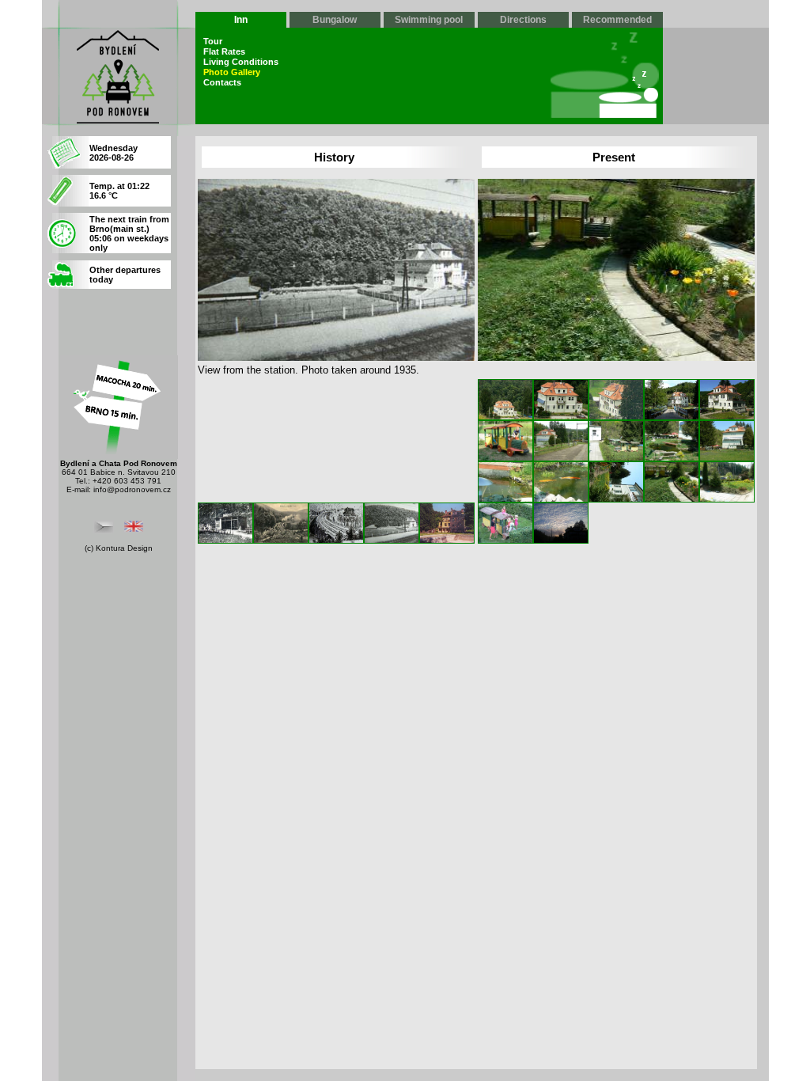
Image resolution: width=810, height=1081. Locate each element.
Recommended (617, 19)
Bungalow (334, 19)
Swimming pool (429, 19)
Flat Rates (224, 51)
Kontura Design (124, 548)
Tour (212, 41)
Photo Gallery (231, 72)
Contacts (222, 82)
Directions (523, 19)
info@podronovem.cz (132, 489)
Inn (241, 19)
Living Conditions (240, 61)
